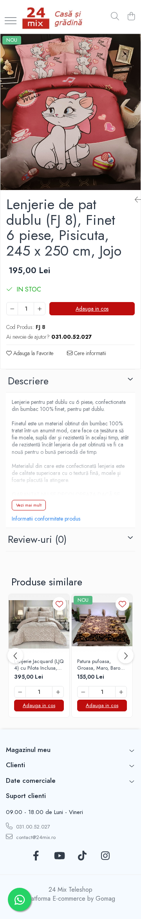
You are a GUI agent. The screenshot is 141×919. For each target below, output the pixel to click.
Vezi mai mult (29, 505)
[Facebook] (36, 856)
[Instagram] (105, 856)
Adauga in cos (92, 309)
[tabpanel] (70, 112)
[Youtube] (59, 856)
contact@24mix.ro (35, 837)
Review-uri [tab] (37, 539)
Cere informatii (89, 353)
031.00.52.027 (32, 826)
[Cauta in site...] (115, 16)
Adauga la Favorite (32, 353)
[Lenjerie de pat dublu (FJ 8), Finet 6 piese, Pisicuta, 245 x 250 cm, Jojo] (70, 112)
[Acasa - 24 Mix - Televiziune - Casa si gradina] (54, 16)
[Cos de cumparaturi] (131, 16)
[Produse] (10, 21)
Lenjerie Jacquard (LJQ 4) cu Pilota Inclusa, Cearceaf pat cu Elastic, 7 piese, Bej (38, 665)
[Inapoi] (135, 200)
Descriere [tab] (28, 380)
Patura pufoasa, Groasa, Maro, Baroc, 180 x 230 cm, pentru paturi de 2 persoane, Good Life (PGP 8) (101, 665)
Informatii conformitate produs (46, 518)
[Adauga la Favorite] (59, 604)
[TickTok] (82, 856)
